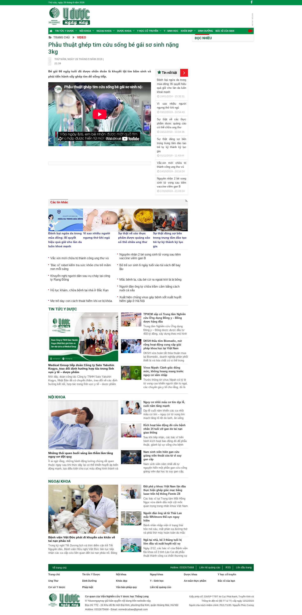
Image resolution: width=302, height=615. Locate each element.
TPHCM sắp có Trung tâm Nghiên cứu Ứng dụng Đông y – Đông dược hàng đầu (164, 318)
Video (81, 37)
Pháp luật (87, 587)
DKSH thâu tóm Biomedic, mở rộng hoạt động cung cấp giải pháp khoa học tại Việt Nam (162, 344)
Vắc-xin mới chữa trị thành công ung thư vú (79, 258)
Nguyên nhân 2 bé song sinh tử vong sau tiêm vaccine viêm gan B (171, 182)
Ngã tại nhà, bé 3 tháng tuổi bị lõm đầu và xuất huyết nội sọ (162, 541)
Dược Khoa (124, 31)
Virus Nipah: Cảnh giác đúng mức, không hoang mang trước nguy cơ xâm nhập (163, 371)
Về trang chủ (59, 567)
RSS (228, 567)
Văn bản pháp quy (126, 587)
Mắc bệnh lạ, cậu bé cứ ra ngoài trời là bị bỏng (150, 279)
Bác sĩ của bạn (225, 31)
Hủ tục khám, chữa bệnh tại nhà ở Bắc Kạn (79, 290)
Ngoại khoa (104, 31)
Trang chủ (61, 37)
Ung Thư (53, 580)
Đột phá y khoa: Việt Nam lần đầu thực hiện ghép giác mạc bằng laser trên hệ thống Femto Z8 (164, 490)
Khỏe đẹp (186, 31)
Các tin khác (59, 202)
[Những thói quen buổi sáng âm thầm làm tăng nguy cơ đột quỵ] (83, 448)
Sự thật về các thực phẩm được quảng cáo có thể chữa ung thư (171, 123)
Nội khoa (85, 31)
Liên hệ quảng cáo (209, 567)
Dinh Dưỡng (205, 31)
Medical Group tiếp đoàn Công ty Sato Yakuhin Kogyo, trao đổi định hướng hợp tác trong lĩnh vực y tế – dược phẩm (81, 368)
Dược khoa (190, 574)
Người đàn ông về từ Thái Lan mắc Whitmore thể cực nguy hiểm (162, 517)
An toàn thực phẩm (195, 580)
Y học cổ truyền (147, 31)
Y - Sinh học (171, 31)
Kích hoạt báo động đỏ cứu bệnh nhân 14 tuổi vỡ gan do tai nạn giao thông (164, 429)
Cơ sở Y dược (56, 587)
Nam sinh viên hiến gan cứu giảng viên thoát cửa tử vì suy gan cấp (162, 455)
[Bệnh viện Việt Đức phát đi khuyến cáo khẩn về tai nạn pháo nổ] (83, 532)
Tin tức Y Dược (64, 31)
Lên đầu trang (244, 567)
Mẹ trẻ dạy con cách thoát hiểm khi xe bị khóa (81, 301)
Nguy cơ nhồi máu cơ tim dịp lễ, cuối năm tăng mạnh (164, 404)
